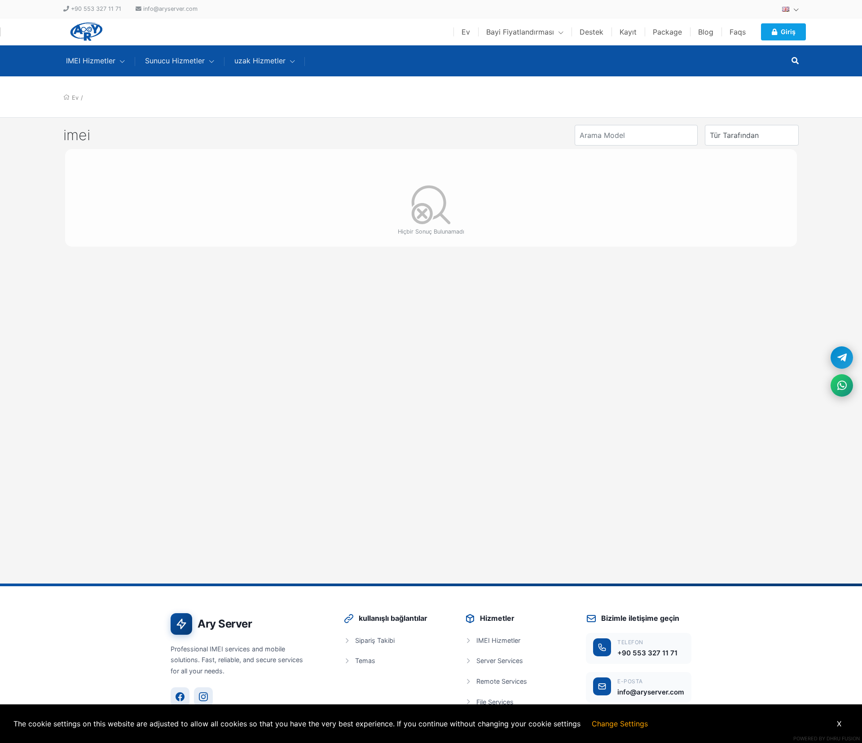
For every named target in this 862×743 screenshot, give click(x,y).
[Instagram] (203, 696)
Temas (365, 660)
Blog (705, 31)
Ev (466, 31)
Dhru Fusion (843, 738)
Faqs (738, 31)
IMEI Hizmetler (498, 640)
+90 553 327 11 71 (647, 653)
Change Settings (620, 723)
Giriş (788, 31)
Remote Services (501, 681)
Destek (591, 31)
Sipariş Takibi (375, 640)
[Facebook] (180, 696)
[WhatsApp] (842, 385)
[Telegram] (842, 357)
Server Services (499, 660)
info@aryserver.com (650, 692)
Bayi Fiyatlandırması (521, 31)
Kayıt (628, 31)
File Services (495, 702)
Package (667, 31)
